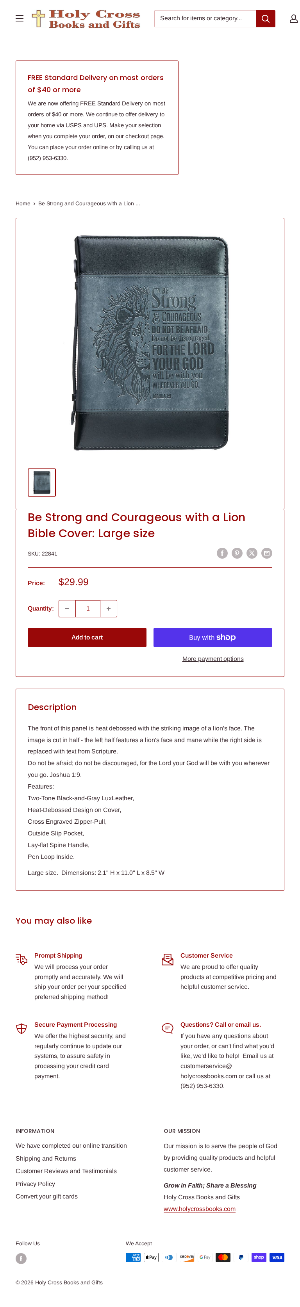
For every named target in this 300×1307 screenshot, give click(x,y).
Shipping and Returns (46, 1158)
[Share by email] (266, 553)
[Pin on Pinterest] (237, 553)
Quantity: (41, 608)
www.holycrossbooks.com (200, 1209)
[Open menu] (19, 18)
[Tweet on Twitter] (251, 553)
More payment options (213, 658)
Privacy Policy (35, 1184)
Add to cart (87, 637)
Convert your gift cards (47, 1196)
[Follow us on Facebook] (21, 1258)
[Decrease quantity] (67, 608)
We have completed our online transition (71, 1145)
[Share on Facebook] (222, 553)
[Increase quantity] (108, 608)
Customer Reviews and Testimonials (66, 1171)
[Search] (265, 18)
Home (23, 203)
